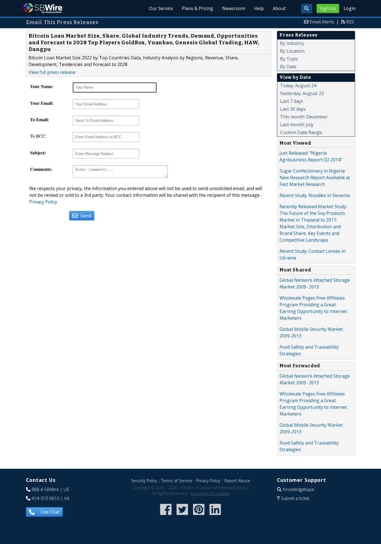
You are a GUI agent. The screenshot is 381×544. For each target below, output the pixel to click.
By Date (288, 67)
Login (350, 8)
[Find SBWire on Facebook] (165, 515)
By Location (292, 51)
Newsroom (233, 8)
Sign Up (328, 8)
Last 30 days (293, 109)
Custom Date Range (301, 132)
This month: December (304, 117)
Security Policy (144, 480)
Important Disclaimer (210, 493)
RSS (350, 22)
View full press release (51, 72)
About (279, 8)
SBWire (42, 8)
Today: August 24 (298, 85)
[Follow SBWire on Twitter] (182, 515)
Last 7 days (291, 101)
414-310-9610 (45, 498)
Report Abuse (237, 480)
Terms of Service (176, 480)
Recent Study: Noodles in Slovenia (314, 195)
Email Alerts (322, 22)
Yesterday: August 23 (302, 93)
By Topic (289, 59)
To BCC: (38, 136)
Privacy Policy (43, 202)
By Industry (292, 43)
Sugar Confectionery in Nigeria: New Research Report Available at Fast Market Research (314, 177)
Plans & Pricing (197, 8)
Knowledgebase (298, 489)
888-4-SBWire (45, 489)
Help (259, 8)
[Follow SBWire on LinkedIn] (215, 515)
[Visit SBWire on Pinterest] (198, 515)
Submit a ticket (295, 498)
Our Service (161, 8)
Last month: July (297, 125)
